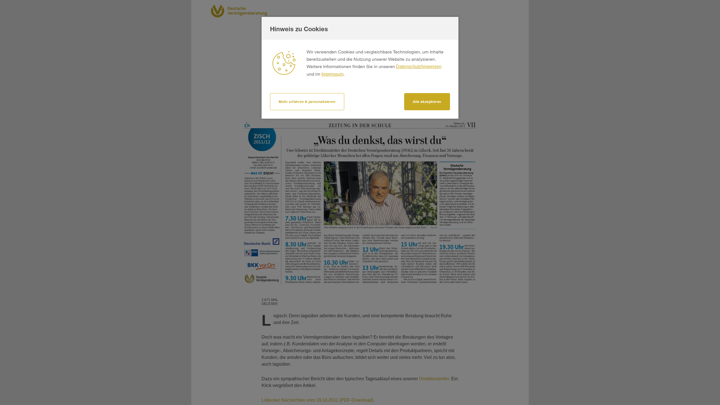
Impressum (332, 74)
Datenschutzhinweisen (419, 66)
